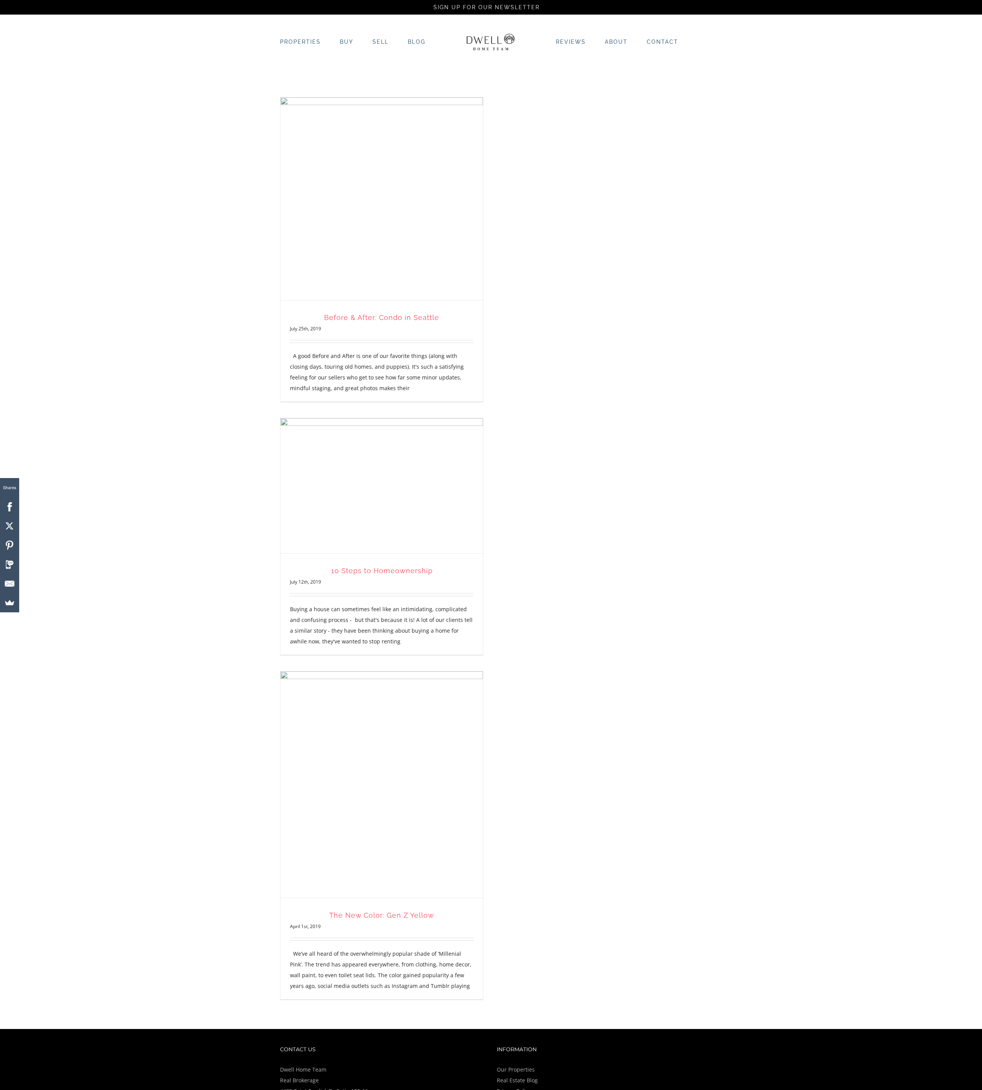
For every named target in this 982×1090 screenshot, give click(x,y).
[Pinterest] (9, 545)
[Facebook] (9, 506)
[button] (656, 41)
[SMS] (9, 564)
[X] (9, 526)
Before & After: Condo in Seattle (381, 317)
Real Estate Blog (517, 1080)
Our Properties (516, 1069)
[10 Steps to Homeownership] (381, 485)
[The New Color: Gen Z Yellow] (381, 784)
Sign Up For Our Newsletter (487, 7)
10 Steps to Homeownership (382, 571)
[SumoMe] (9, 602)
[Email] (9, 583)
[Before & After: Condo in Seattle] (381, 198)
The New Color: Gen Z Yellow (381, 915)
